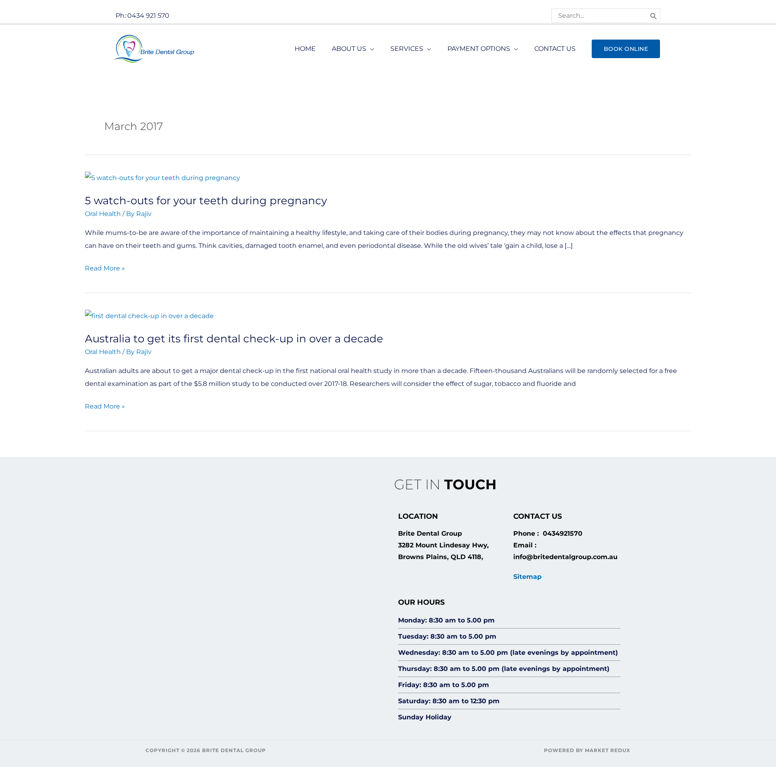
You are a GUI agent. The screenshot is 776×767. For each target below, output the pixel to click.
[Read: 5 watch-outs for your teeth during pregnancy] (162, 177)
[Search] (654, 16)
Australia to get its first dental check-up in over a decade (234, 338)
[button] (626, 49)
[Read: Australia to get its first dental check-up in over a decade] (149, 315)
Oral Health (103, 214)
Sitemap (527, 576)
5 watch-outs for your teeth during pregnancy (206, 200)
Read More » (105, 267)
